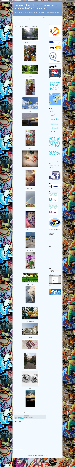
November (52, 115)
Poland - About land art (54, 116)
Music (24, 19)
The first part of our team (54, 125)
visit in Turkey (58, 160)
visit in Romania (53, 160)
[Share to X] (26, 415)
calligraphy (50, 139)
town (52, 156)
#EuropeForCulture (52, 137)
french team (57, 144)
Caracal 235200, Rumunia (21, 418)
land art (59, 145)
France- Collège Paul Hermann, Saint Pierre (55, 83)
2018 (50, 110)
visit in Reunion (55, 159)
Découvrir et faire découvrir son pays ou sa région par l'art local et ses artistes (36, 6)
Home (15, 17)
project (30, 417)
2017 (50, 111)
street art (50, 155)
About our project (20, 17)
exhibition (53, 142)
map (59, 146)
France (26, 17)
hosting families (54, 145)
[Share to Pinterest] (28, 415)
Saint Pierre (56, 154)
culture (59, 139)
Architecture (54, 17)
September (52, 131)
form (57, 143)
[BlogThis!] (25, 415)
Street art (15, 19)
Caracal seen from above (54, 124)
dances (49, 140)
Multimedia (53, 19)
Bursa (59, 138)
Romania (34, 17)
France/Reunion (51, 144)
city (55, 139)
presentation (50, 152)
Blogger (45, 455)
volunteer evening (51, 161)
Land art (48, 17)
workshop (56, 161)
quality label (55, 153)
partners (52, 149)
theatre (50, 156)
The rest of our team (53, 123)
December (52, 114)
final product (21, 417)
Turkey (39, 17)
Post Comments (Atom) (22, 449)
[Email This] (24, 415)
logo (56, 146)
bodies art (57, 138)
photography (24, 417)
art (53, 138)
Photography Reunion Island (55, 119)
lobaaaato (39, 455)
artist (55, 138)
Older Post (43, 447)
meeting (54, 148)
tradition (54, 156)
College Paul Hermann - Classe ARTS (54, 166)
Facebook (57, 142)
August (52, 132)
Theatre (59, 17)
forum (59, 143)
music (49, 148)
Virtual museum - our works (45, 19)
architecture (51, 138)
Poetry (28, 19)
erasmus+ (53, 140)
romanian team (51, 154)
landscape (50, 146)
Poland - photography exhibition (55, 118)
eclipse (51, 140)
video (52, 159)
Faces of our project (17, 21)
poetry (50, 151)
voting (54, 161)
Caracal (18, 417)
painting (59, 148)
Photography (43, 17)
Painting (19, 19)
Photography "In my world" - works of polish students (55, 128)
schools (59, 154)
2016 (50, 112)
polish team (56, 151)
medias (51, 147)
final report (54, 143)
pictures (27, 417)
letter (52, 146)
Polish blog (51, 167)
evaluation (50, 142)
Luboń (58, 146)
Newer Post (16, 447)
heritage (50, 145)
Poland (30, 17)
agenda (59, 137)
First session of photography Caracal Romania (55, 121)
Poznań (59, 151)
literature (54, 146)
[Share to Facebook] (27, 415)
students (55, 155)
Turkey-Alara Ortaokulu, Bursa (54, 89)
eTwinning (56, 140)
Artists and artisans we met (34, 19)
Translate (55, 271)
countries (57, 139)
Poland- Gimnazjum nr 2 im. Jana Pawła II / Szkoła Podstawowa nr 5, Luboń (55, 85)
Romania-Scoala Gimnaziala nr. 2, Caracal (55, 88)
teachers (59, 155)
